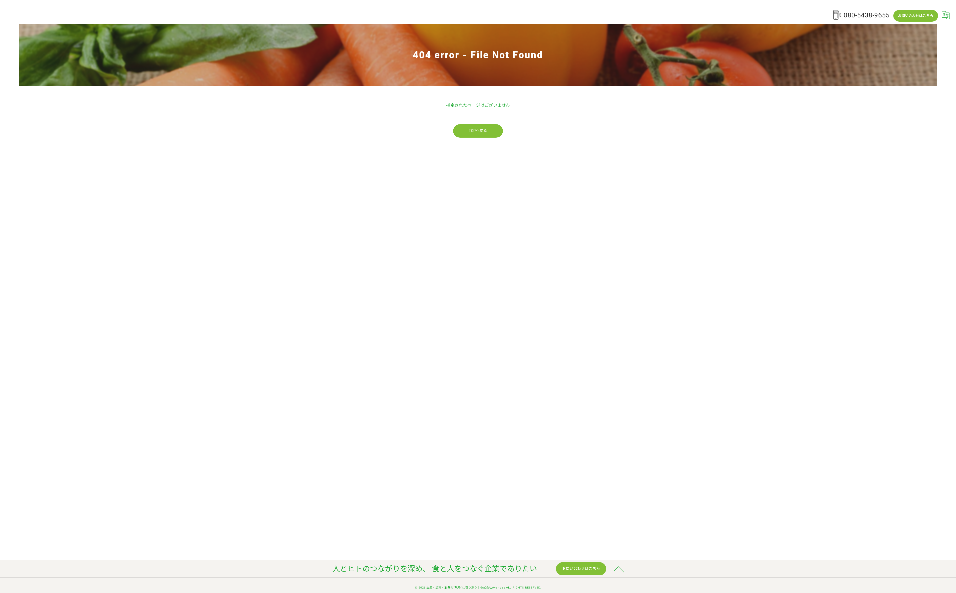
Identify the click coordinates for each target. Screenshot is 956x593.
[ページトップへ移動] (619, 569)
